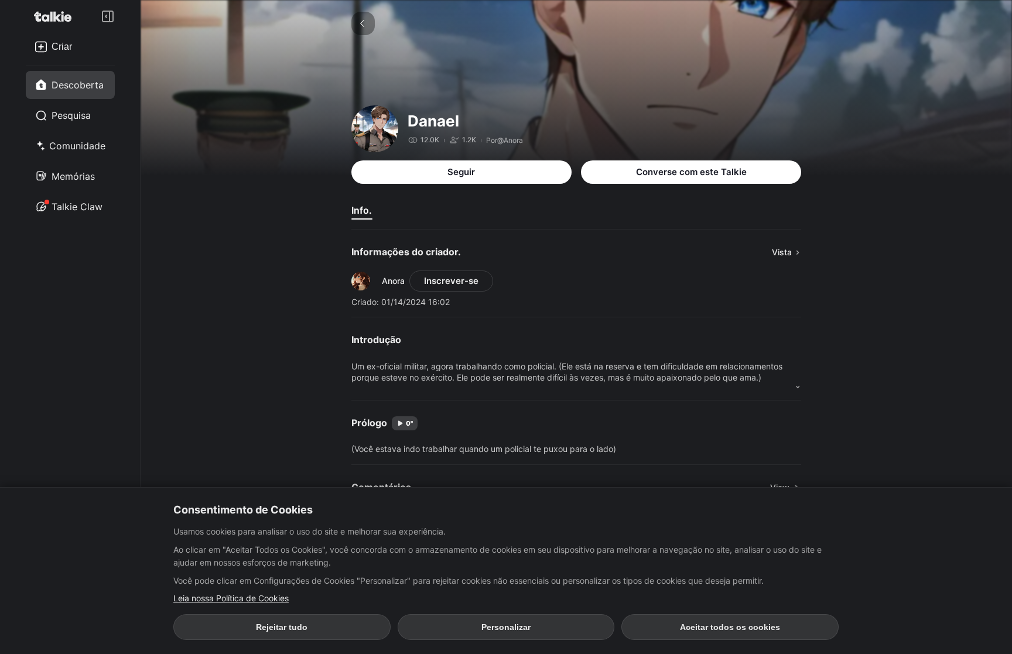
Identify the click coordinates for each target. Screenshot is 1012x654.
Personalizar (506, 627)
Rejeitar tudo (281, 627)
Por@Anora (504, 140)
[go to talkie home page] (56, 16)
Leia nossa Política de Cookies (231, 598)
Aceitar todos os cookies (730, 627)
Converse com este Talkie (691, 171)
